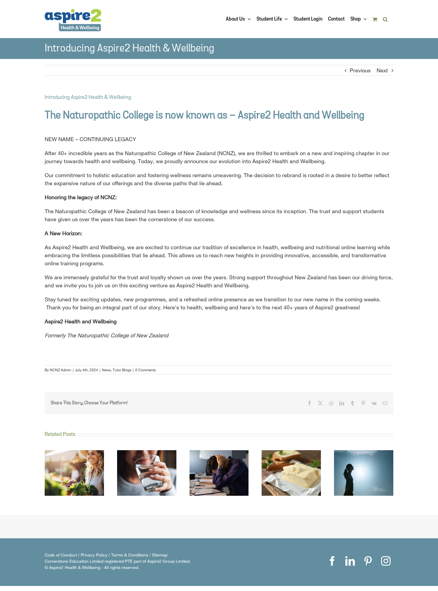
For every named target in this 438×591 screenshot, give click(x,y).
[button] (385, 19)
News (106, 369)
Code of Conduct (61, 554)
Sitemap (159, 554)
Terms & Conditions (129, 554)
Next (382, 70)
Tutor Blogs (122, 369)
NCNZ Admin (60, 369)
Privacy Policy (94, 554)
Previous (360, 70)
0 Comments (145, 369)
